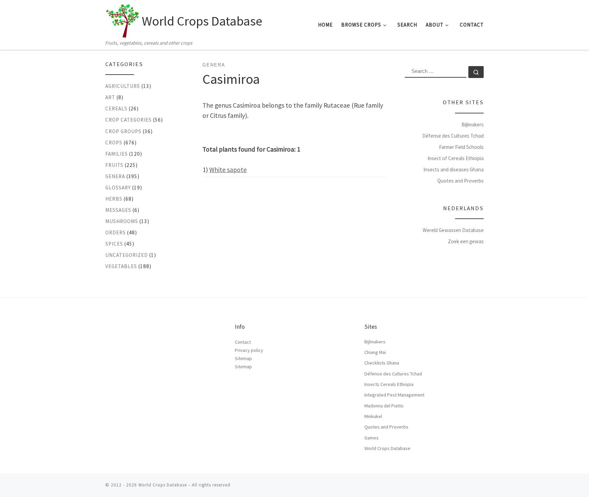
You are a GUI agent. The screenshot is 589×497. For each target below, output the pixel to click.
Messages (118, 210)
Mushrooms (121, 221)
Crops (113, 142)
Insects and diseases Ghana (453, 169)
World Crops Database (387, 448)
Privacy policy (249, 350)
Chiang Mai (375, 352)
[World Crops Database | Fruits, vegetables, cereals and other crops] (122, 19)
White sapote (228, 170)
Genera (115, 176)
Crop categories (128, 120)
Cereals (116, 108)
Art (110, 97)
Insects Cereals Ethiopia (388, 384)
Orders (115, 232)
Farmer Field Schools (461, 147)
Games (371, 438)
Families (116, 154)
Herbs (113, 199)
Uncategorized (126, 255)
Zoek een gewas (466, 241)
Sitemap (243, 358)
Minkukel (373, 416)
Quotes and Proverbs (460, 180)
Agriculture (122, 86)
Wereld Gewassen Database (453, 230)
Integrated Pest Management (394, 395)
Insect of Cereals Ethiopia (455, 158)
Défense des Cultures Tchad (453, 136)
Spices (114, 243)
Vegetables (121, 266)
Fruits (114, 165)
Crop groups (123, 131)
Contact (243, 342)
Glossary (118, 187)
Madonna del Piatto (384, 406)
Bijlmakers (473, 124)
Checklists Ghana (381, 363)
